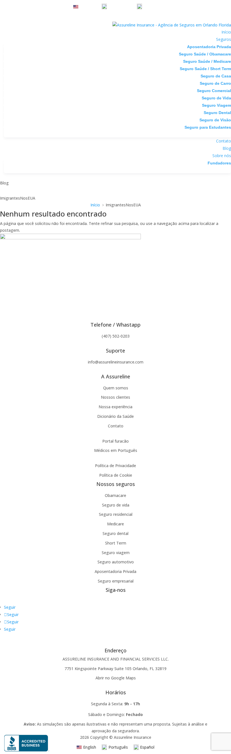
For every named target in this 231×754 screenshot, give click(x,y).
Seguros (223, 39)
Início (226, 32)
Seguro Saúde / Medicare (207, 61)
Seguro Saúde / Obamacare (205, 54)
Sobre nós (221, 155)
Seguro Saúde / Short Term (205, 68)
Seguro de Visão (215, 120)
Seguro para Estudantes (208, 127)
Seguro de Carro (215, 83)
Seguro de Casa (216, 76)
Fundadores (219, 163)
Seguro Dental (217, 112)
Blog (227, 148)
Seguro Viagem (216, 105)
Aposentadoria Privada (209, 46)
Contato (223, 141)
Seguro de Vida (216, 98)
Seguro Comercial (214, 90)
